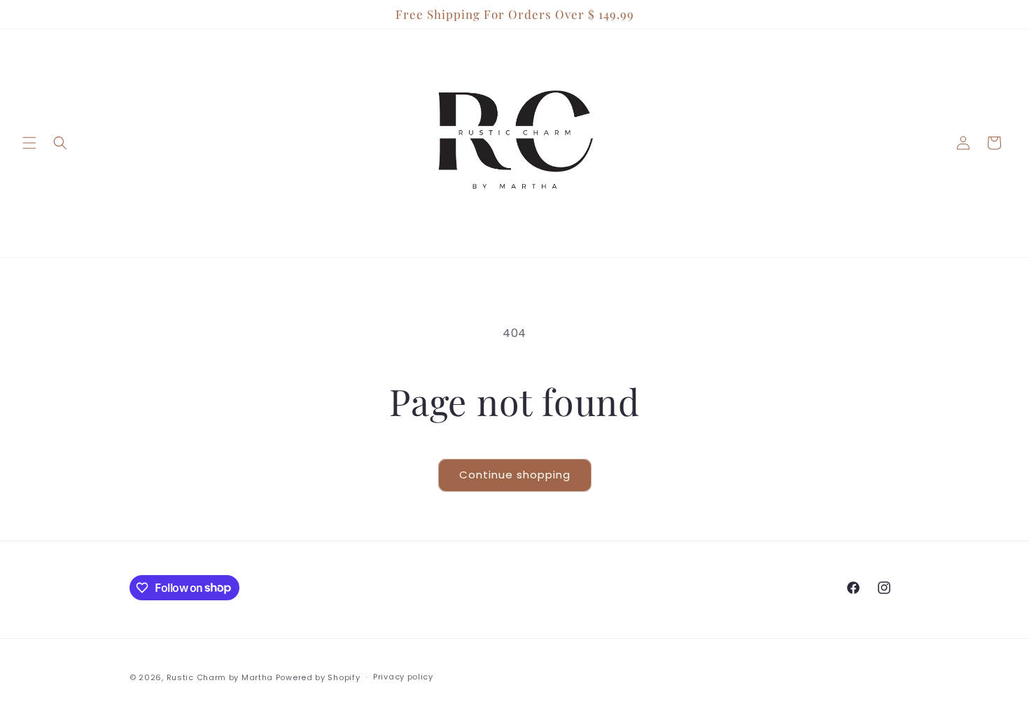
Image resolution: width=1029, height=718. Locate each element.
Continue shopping (514, 474)
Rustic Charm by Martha (220, 677)
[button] (29, 142)
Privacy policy (403, 676)
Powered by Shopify (318, 677)
